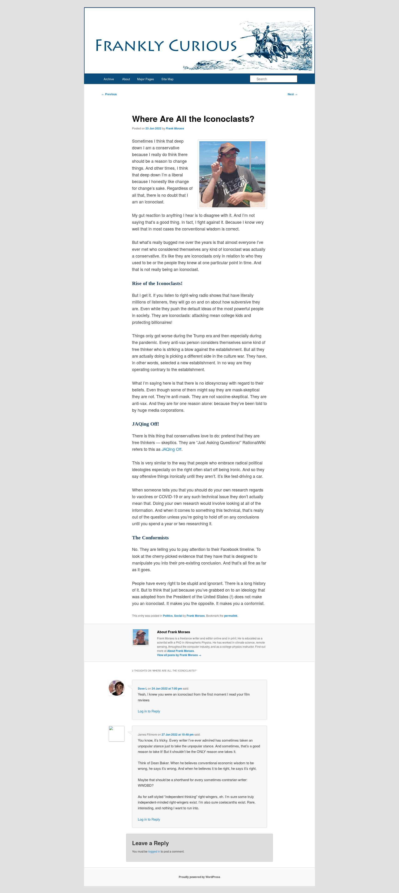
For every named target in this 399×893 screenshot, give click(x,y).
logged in (154, 851)
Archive (109, 79)
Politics (168, 616)
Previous (109, 94)
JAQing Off (171, 449)
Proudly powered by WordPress (199, 877)
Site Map (167, 79)
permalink (230, 616)
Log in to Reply (149, 711)
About (126, 79)
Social (178, 616)
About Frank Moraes (180, 651)
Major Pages (145, 79)
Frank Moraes (175, 128)
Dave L (142, 688)
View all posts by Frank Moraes (179, 655)
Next (292, 94)
